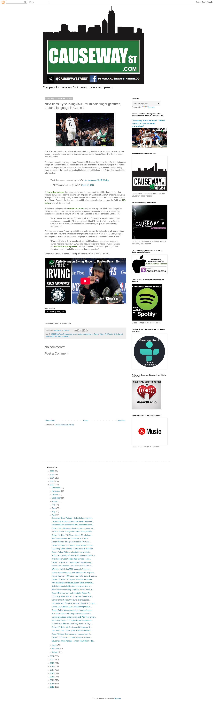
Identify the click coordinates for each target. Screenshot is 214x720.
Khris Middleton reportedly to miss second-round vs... (72, 525)
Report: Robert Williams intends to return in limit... (71, 552)
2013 (52, 684)
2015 (52, 677)
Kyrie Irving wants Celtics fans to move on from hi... (72, 586)
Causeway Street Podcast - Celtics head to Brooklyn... (73, 549)
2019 (52, 663)
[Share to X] (81, 330)
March (54, 645)
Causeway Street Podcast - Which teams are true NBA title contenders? (148, 123)
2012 (52, 687)
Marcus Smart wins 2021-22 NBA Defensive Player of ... (73, 573)
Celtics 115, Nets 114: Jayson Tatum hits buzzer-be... (72, 579)
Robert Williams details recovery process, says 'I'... (71, 634)
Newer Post (50, 421)
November (56, 491)
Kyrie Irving (50, 336)
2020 (52, 660)
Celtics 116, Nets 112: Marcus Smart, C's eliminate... (72, 535)
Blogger (118, 698)
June (54, 508)
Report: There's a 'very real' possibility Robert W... (71, 593)
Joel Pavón (109, 334)
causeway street (71, 334)
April (54, 515)
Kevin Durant (118, 334)
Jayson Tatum (99, 334)
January (55, 652)
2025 (52, 475)
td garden (65, 336)
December (56, 488)
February (56, 648)
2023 (52, 481)
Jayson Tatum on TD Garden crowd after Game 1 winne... (74, 576)
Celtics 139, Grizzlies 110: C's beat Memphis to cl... (72, 607)
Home (85, 421)
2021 (52, 656)
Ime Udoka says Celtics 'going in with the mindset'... (72, 631)
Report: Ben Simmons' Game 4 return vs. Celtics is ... (72, 566)
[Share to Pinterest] (86, 330)
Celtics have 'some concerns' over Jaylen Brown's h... (73, 521)
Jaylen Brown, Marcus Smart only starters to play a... (72, 624)
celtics (80, 334)
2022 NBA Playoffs (57, 334)
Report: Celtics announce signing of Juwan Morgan (72, 610)
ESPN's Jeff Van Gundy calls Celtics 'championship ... (73, 532)
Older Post (121, 421)
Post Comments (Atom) (64, 425)
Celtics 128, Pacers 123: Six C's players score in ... (71, 637)
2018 (52, 666)
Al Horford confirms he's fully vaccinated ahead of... (72, 614)
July (54, 505)
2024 (52, 478)
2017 (52, 670)
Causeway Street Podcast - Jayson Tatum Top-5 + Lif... (73, 641)
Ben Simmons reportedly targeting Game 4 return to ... (73, 590)
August (55, 501)
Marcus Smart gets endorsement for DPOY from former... (74, 617)
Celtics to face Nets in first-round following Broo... (71, 600)
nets (59, 336)
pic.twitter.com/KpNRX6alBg (97, 180)
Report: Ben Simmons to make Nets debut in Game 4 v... (74, 556)
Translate (151, 107)
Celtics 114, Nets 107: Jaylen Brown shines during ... (72, 562)
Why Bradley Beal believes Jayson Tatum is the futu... (73, 583)
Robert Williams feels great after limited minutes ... (71, 542)
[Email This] (75, 330)
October (55, 495)
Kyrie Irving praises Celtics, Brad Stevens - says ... (71, 559)
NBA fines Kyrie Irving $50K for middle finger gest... (72, 569)
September (56, 498)
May (54, 512)
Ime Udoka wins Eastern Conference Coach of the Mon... (74, 603)
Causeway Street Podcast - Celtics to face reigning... (72, 518)
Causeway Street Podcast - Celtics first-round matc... (72, 597)
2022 (52, 485)
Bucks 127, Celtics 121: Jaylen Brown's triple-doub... (72, 620)
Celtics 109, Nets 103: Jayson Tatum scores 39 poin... (73, 545)
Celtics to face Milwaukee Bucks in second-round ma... (73, 528)
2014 (52, 680)
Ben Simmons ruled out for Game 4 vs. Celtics (70, 538)
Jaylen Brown (88, 334)
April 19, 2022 (88, 185)
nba (56, 336)
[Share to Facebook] (83, 330)
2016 (52, 673)
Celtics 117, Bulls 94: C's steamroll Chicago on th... (72, 627)
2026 (52, 471)
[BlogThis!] (78, 330)
